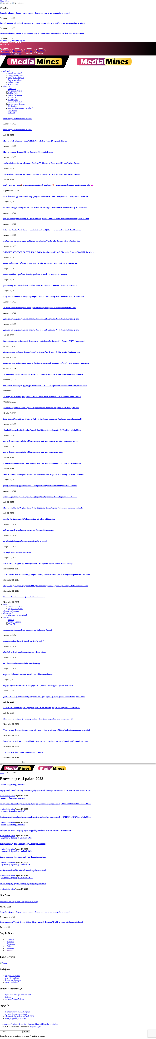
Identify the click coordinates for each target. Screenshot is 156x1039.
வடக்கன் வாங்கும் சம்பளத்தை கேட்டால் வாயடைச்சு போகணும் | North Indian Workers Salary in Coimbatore (45, 208)
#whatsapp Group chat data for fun (17, 119)
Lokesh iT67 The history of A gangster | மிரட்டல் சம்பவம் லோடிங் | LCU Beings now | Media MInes (41, 708)
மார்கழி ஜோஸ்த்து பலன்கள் (16, 1018)
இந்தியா (6, 86)
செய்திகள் (12, 111)
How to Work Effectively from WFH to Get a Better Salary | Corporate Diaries (35, 141)
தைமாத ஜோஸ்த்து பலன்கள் (13, 784)
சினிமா (6, 617)
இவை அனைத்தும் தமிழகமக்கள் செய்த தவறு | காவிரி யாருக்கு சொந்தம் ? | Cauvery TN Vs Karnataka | (43, 341)
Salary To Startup (15, 95)
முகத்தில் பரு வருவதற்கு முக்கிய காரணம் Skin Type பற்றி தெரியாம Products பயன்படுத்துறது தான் (41, 319)
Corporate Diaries (15, 91)
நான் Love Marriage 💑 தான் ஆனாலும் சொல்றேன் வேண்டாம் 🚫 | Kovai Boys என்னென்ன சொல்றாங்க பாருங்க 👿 (48, 185)
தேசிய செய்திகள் (15, 80)
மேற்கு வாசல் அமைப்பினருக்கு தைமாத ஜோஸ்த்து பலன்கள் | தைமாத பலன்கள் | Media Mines (35, 830)
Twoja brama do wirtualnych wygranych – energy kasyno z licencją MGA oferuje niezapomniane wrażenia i (43, 23)
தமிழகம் (6, 71)
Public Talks (13, 93)
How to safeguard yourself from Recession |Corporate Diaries (28, 152)
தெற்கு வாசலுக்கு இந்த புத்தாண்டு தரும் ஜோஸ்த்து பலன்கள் (23, 857)
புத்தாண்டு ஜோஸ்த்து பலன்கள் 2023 (17, 838)
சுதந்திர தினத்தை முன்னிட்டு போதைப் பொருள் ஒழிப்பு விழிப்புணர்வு (29, 519)
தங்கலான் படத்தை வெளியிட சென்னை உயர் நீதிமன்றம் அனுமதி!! (28, 630)
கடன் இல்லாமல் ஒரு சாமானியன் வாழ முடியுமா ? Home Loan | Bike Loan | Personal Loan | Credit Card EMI (45, 196)
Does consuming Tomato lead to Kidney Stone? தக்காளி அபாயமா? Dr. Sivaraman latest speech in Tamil (41, 922)
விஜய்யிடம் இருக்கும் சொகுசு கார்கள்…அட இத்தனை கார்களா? (28, 674)
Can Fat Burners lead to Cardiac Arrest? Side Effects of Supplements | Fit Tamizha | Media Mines (42, 430)
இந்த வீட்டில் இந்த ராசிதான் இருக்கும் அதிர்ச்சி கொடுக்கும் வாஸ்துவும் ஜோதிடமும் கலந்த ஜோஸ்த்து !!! (42, 419)
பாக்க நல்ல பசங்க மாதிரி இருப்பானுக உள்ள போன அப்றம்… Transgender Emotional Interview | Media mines (45, 386)
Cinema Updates (14, 622)
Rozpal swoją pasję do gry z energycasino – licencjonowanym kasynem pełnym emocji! (35, 13)
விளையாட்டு (8, 613)
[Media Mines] (69, 67)
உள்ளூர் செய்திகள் (15, 75)
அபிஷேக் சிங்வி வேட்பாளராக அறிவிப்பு (18, 552)
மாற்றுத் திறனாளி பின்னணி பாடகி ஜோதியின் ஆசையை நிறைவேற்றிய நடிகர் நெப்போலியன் (38, 686)
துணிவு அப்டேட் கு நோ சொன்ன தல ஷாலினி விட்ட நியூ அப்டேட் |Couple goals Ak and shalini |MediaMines (44, 697)
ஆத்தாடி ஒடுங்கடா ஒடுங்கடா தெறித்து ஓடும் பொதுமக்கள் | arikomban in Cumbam (35, 274)
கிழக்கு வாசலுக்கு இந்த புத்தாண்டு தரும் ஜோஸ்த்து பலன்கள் (23, 870)
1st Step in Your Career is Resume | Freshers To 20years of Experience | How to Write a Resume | (42, 163)
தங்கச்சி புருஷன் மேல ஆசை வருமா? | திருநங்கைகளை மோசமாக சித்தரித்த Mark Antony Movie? (41, 408)
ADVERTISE (5, 54)
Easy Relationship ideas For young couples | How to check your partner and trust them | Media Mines (43, 297)
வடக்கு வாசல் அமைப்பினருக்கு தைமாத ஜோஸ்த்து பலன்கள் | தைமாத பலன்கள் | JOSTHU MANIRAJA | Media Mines (45, 804)
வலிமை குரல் (13, 82)
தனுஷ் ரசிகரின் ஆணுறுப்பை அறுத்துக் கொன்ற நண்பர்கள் (25, 541)
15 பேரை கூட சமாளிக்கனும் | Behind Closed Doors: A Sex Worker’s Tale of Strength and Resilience (42, 397)
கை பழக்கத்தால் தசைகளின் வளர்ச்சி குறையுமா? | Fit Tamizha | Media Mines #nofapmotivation (40, 441)
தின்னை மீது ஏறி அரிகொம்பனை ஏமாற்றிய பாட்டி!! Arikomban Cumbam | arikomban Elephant (40, 285)
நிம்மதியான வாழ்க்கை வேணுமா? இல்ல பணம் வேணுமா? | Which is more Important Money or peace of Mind (46, 219)
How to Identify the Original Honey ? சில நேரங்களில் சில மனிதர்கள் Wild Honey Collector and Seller (43, 475)
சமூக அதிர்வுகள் (15, 102)
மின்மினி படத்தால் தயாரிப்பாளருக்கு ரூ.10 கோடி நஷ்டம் (24, 652)
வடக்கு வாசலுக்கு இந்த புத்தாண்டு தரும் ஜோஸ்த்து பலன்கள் (23, 884)
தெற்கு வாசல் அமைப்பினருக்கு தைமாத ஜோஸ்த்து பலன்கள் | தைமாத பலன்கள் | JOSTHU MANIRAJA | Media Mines (45, 790)
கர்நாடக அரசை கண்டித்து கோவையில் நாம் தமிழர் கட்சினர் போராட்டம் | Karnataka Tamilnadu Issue (42, 352)
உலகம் (5, 604)
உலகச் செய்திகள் (15, 73)
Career (16, 54)
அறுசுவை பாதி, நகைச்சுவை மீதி (18, 995)
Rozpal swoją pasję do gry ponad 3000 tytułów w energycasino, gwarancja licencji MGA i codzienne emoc (42, 33)
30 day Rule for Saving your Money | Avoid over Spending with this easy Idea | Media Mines (39, 308)
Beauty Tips (13, 100)
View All (11, 113)
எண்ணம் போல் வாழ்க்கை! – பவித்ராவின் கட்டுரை (19, 902)
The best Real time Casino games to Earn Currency (24, 597)
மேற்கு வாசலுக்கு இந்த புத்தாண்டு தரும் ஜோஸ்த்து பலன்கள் (22, 844)
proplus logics (35, 1027)
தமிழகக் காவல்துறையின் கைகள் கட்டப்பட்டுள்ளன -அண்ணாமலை (28, 530)
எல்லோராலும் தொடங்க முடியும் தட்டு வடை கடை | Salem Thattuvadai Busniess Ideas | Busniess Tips (41, 241)
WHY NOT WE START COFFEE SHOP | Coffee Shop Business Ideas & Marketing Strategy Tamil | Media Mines (48, 252)
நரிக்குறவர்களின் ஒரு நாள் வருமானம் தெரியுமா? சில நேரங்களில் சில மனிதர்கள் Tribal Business (40, 486)
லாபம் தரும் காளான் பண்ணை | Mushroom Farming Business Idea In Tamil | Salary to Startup (40, 263)
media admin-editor (7, 796)
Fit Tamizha (12, 106)
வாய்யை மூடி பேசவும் (16, 104)
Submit (26, 1032)
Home (2, 773)
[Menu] (1, 764)
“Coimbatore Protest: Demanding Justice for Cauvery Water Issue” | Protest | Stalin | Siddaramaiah (43, 374)
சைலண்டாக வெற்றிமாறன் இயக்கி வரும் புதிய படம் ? (23, 641)
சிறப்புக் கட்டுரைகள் (16, 78)
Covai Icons (13, 84)
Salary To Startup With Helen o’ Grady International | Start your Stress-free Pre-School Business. (42, 230)
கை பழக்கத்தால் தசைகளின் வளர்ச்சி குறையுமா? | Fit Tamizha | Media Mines (33, 452)
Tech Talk (12, 89)
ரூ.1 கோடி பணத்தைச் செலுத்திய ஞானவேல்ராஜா (22, 663)
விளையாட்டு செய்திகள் (17, 615)
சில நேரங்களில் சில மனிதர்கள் (20, 108)
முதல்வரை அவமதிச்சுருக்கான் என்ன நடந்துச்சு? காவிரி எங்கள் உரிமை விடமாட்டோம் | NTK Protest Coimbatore (46, 363)
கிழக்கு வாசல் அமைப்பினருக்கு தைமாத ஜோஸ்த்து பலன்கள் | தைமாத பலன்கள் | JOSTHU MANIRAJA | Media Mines (45, 817)
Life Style (12, 97)
